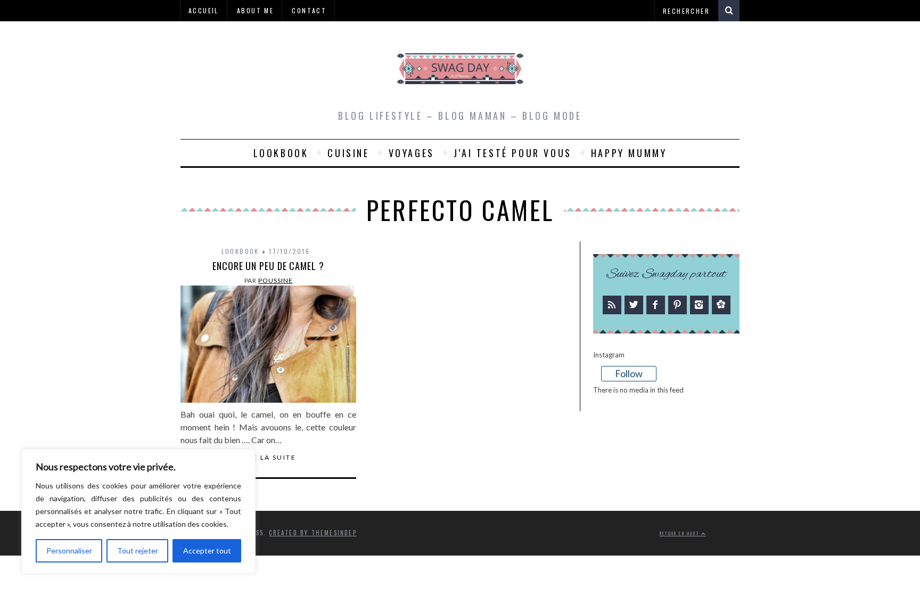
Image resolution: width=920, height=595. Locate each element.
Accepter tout (207, 550)
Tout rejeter (137, 550)
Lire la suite (268, 457)
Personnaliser (69, 550)
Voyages (411, 153)
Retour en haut (680, 533)
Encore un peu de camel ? (268, 266)
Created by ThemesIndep (312, 532)
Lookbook (281, 153)
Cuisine (348, 153)
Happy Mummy (629, 153)
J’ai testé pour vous (513, 153)
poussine (275, 280)
